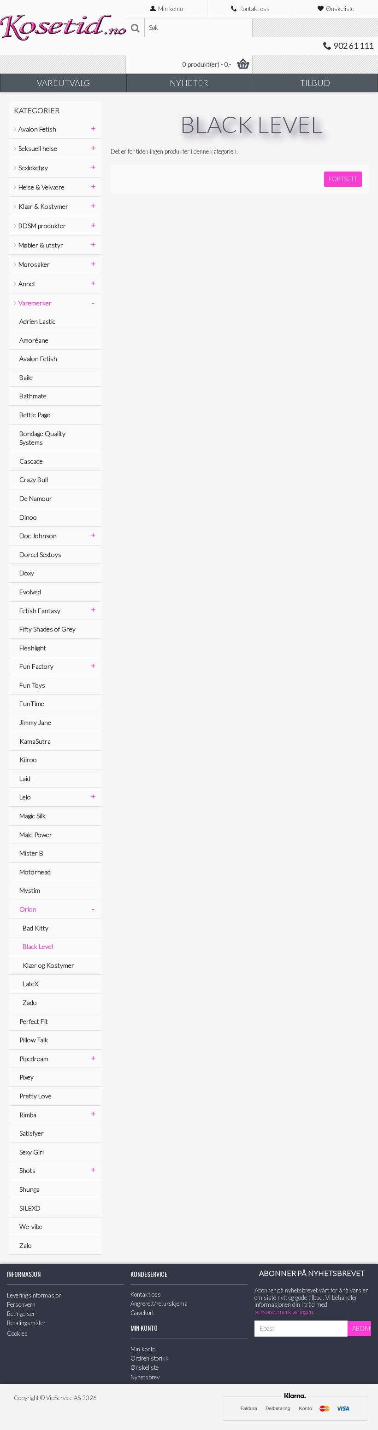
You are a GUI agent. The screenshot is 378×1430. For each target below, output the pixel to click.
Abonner (361, 1328)
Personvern (21, 1304)
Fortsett (343, 179)
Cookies (17, 1333)
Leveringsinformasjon (34, 1295)
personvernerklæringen (283, 1311)
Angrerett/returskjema (159, 1303)
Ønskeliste (144, 1367)
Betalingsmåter (26, 1323)
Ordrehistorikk (149, 1358)
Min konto (142, 1349)
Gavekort (142, 1312)
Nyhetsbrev (144, 1377)
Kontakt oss (145, 1294)
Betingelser (21, 1313)
